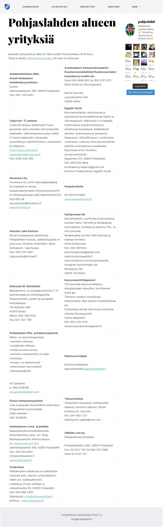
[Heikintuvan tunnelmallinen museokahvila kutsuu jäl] (128, 70)
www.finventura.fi (20, 207)
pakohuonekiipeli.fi (95, 368)
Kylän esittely (60, 7)
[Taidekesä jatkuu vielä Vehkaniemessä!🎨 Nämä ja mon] (152, 47)
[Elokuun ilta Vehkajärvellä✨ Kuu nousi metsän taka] (128, 47)
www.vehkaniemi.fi (21, 460)
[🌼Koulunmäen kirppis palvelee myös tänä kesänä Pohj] (152, 62)
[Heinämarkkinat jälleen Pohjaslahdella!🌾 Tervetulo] (152, 55)
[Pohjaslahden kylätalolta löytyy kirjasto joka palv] (128, 62)
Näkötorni (113, 7)
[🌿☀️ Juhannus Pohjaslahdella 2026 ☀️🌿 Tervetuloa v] (136, 70)
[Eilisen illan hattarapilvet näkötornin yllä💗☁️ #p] (144, 62)
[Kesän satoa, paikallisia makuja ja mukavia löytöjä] (128, 55)
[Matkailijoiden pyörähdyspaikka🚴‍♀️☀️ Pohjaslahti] (144, 70)
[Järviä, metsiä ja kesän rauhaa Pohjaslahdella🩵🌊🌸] (144, 55)
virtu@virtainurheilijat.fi (39, 496)
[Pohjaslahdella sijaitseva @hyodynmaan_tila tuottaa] (128, 78)
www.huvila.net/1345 (26, 443)
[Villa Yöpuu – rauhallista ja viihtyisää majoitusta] (152, 70)
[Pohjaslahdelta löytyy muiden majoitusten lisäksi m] (144, 78)
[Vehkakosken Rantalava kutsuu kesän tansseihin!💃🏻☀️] (136, 62)
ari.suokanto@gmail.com (24, 391)
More (135, 7)
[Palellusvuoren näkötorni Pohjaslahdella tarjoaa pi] (152, 78)
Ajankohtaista (30, 7)
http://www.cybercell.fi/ (24, 150)
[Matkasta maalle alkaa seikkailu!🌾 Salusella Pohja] (136, 47)
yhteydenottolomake (39, 58)
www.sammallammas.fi (78, 199)
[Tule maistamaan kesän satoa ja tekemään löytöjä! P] (136, 78)
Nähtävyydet (87, 7)
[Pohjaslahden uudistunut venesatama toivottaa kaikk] (136, 55)
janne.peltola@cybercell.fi (25, 154)
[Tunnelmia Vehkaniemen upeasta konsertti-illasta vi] (144, 47)
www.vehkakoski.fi (32, 500)
